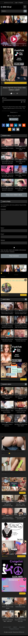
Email (2, 234)
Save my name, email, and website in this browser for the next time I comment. (13, 250)
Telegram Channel (14, 629)
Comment (3, 209)
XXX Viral (6, 7)
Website (3, 240)
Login (16, 2)
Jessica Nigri (14, 119)
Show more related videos (14, 195)
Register (21, 2)
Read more (13, 112)
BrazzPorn (22, 627)
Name (3, 228)
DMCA (15, 627)
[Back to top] (23, 631)
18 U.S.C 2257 (7, 627)
